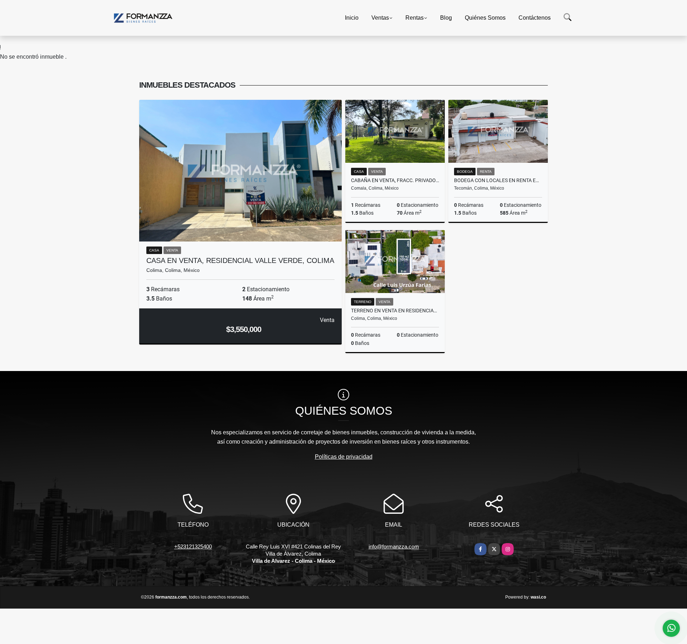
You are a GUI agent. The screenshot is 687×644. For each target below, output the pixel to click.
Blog (446, 18)
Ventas (380, 18)
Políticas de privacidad (343, 457)
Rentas (414, 18)
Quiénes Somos (485, 18)
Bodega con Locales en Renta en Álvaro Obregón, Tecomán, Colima (498, 180)
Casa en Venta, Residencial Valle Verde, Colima (240, 260)
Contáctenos (534, 18)
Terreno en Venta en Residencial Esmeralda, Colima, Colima (395, 310)
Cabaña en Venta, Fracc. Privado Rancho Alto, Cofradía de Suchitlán (395, 180)
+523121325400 (193, 546)
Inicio (352, 18)
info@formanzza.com (394, 546)
